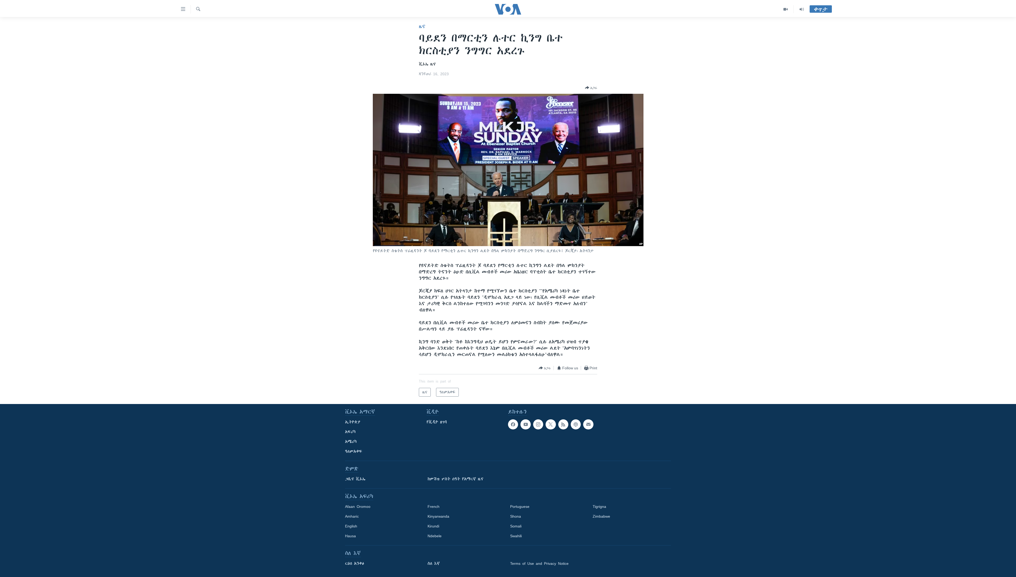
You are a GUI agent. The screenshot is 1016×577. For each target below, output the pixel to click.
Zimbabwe (601, 516)
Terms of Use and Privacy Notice (539, 563)
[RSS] (563, 424)
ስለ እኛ (434, 563)
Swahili (516, 536)
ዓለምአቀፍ (353, 451)
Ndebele (435, 536)
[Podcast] (576, 424)
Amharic (352, 516)
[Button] (591, 88)
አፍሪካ (350, 431)
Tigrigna (599, 506)
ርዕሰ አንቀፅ (354, 563)
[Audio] (802, 9)
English (351, 526)
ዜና (422, 26)
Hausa (350, 536)
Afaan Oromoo (357, 506)
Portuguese (519, 506)
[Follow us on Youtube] (525, 424)
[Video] (786, 9)
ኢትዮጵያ (352, 422)
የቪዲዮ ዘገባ (437, 422)
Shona (515, 516)
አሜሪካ (351, 441)
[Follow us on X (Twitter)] (551, 424)
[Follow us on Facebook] (513, 424)
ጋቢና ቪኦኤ (355, 479)
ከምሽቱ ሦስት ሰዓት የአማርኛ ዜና (455, 479)
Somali (515, 526)
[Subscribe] (588, 424)
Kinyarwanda (438, 516)
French (433, 506)
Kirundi (433, 526)
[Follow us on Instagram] (538, 424)
